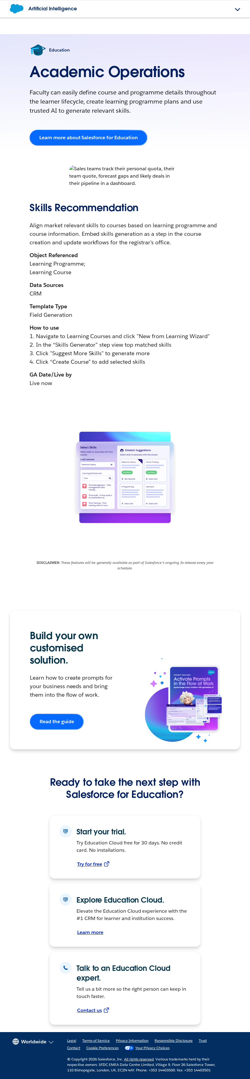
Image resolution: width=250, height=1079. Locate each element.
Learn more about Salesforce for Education (88, 137)
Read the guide (57, 721)
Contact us (89, 1010)
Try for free (89, 864)
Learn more (90, 932)
